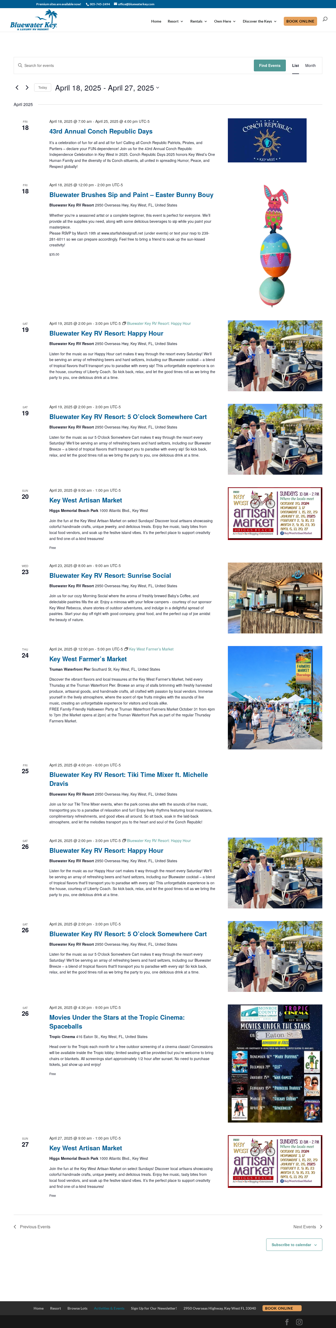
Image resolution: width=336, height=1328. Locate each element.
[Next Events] (27, 87)
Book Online (300, 21)
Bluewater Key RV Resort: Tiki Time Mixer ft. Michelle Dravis (128, 779)
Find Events (270, 65)
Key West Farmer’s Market (88, 658)
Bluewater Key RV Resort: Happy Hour (106, 333)
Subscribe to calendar (291, 1244)
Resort (173, 21)
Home (156, 21)
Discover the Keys (257, 21)
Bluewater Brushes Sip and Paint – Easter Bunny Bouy (131, 194)
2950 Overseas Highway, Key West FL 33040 (219, 1308)
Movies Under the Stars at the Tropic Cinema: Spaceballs (117, 1021)
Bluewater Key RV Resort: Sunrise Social (110, 575)
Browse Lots (77, 1308)
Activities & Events (109, 1308)
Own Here (222, 21)
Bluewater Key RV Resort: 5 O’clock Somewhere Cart (128, 416)
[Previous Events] (17, 87)
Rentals (196, 21)
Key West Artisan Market (85, 499)
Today (42, 87)
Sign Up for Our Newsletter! (154, 1308)
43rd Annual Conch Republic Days (101, 130)
